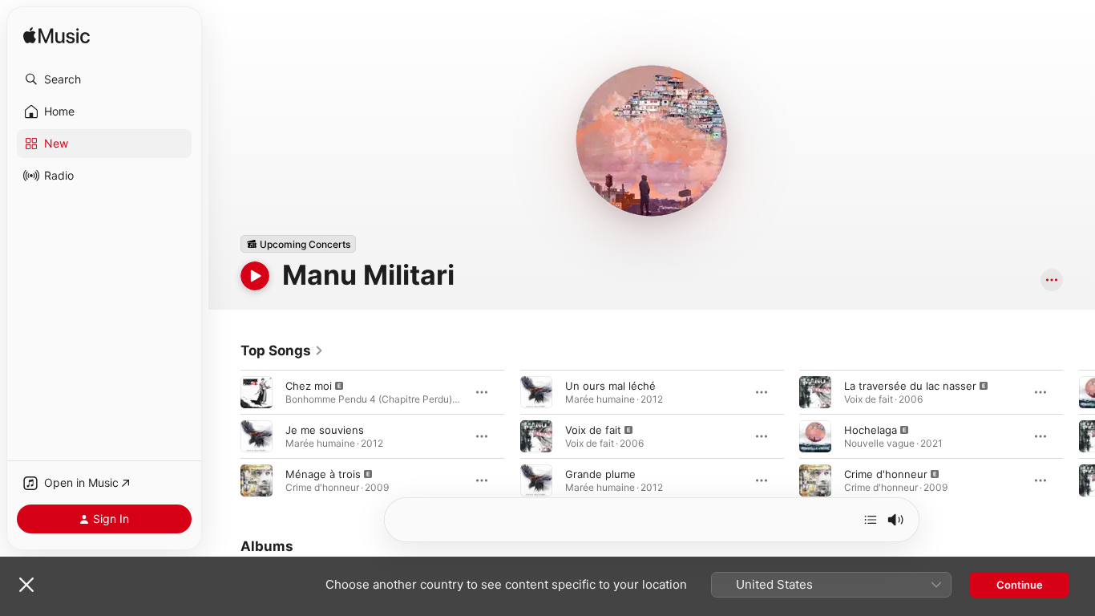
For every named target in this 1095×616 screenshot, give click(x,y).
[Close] (26, 585)
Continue (1019, 584)
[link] (282, 350)
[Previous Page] (224, 436)
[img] (56, 36)
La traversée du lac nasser (910, 385)
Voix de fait (593, 430)
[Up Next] (870, 520)
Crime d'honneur (885, 474)
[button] (104, 79)
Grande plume (600, 474)
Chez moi (308, 385)
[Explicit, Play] (256, 392)
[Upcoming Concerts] (298, 244)
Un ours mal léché (610, 385)
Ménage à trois (323, 474)
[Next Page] (1079, 436)
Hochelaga (870, 430)
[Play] (254, 275)
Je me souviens (324, 430)
